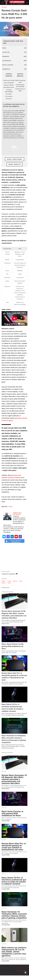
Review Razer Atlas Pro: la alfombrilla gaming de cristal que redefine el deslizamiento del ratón (14, 846)
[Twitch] (20, 536)
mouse (20, 581)
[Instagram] (8, 536)
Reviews (4, 7)
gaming (15, 581)
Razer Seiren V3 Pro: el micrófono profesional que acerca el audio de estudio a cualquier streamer (14, 881)
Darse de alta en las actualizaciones (15, 541)
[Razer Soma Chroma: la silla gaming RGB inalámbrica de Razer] (14, 634)
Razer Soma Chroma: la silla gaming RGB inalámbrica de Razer (12, 646)
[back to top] (25, 972)
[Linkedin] (12, 536)
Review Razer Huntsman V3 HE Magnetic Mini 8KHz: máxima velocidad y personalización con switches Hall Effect (14, 779)
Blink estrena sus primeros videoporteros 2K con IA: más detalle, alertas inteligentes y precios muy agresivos (14, 951)
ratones (4, 582)
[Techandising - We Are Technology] (15, 2)
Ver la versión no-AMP (21, 970)
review (9, 582)
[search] (27, 2)
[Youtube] (16, 536)
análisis (4, 581)
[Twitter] (4, 536)
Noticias (4, 807)
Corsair (10, 506)
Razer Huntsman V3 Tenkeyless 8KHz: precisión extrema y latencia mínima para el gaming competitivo (14, 915)
